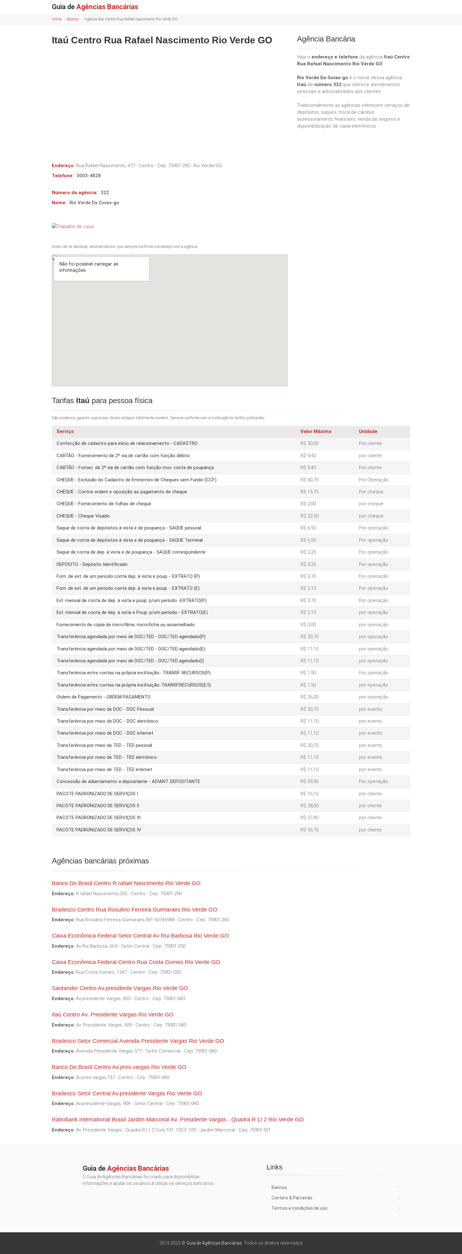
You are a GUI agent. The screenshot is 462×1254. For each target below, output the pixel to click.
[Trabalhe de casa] (170, 226)
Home (57, 19)
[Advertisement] (170, 99)
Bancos (73, 19)
